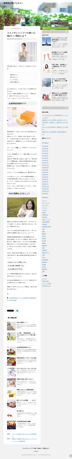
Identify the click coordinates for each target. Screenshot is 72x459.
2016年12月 (45, 165)
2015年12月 (45, 186)
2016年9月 (45, 170)
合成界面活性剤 (13, 298)
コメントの (46, 283)
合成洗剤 (44, 224)
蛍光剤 (44, 267)
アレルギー (45, 205)
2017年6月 (45, 153)
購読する (46, 28)
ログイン (44, 278)
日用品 (44, 238)
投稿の (45, 281)
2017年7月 (45, 151)
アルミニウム (46, 203)
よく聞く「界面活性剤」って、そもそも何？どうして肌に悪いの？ (26, 334)
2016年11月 (45, 167)
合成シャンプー (46, 219)
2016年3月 (45, 179)
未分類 (44, 241)
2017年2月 (45, 160)
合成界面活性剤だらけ (24, 347)
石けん (44, 257)
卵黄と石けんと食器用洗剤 (25, 389)
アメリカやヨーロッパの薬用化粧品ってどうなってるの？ (59, 39)
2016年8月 (45, 172)
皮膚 (43, 255)
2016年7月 (45, 174)
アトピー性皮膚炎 (23, 298)
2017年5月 (45, 155)
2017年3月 (45, 158)
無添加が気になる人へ (13, 3)
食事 (43, 271)
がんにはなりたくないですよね (26, 368)
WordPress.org (46, 286)
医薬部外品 (45, 215)
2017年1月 (45, 162)
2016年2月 (45, 181)
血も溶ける (20, 411)
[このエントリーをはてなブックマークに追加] (17, 311)
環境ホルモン (46, 252)
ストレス (44, 207)
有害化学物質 (12, 300)
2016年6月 (45, 177)
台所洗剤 (44, 217)
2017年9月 (45, 146)
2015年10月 (45, 191)
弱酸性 (44, 233)
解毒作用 (44, 269)
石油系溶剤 (45, 259)
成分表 (44, 236)
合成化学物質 (46, 222)
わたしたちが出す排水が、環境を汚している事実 (59, 80)
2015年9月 (45, 193)
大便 (43, 229)
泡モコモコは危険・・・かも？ (26, 400)
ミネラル (44, 210)
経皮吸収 (44, 262)
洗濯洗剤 (44, 250)
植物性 (44, 243)
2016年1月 (45, 184)
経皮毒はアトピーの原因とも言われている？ (54, 120)
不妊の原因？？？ (22, 322)
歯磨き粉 (44, 245)
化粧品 (44, 212)
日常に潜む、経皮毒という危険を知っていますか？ (59, 66)
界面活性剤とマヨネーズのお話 (26, 358)
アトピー (44, 200)
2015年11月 (45, 188)
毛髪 (43, 248)
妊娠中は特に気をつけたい (25, 379)
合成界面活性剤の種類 (24, 421)
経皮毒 (44, 264)
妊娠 (43, 231)
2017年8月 (45, 148)
